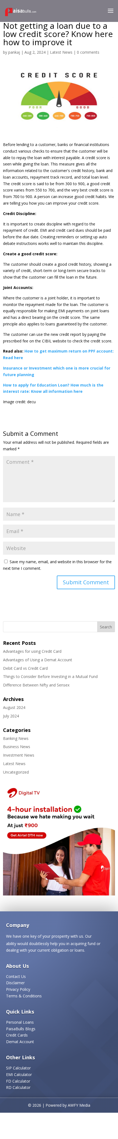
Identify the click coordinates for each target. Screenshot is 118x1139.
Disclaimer (15, 982)
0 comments (88, 52)
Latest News (61, 52)
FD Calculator (18, 1081)
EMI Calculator (19, 1074)
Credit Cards (17, 1035)
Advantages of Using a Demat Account (37, 659)
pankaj (14, 52)
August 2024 (14, 707)
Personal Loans (20, 1022)
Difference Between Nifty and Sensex (36, 685)
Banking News (16, 738)
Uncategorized (16, 772)
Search (106, 626)
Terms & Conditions (24, 995)
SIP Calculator (18, 1068)
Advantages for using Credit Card (32, 651)
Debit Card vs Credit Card (25, 668)
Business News (16, 746)
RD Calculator (18, 1087)
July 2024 (11, 716)
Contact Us (16, 976)
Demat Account (20, 1041)
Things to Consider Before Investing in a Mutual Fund (50, 676)
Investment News (18, 755)
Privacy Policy (18, 989)
